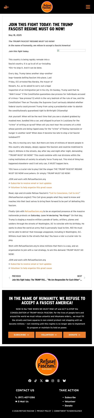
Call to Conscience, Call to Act (64, 193)
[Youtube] (47, 381)
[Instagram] (53, 381)
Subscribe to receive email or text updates (31, 183)
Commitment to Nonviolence (68, 411)
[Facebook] (30, 381)
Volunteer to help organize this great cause (31, 187)
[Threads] (58, 381)
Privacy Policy (44, 411)
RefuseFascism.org (34, 211)
